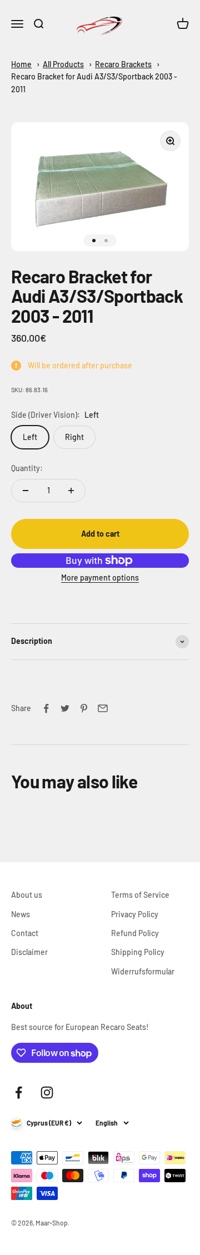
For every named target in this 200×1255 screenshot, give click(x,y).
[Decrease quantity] (25, 490)
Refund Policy (135, 933)
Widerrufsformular (142, 971)
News (20, 914)
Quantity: (27, 468)
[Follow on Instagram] (46, 1092)
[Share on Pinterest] (83, 708)
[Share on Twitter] (65, 708)
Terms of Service (140, 894)
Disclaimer (29, 952)
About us (26, 894)
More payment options (100, 577)
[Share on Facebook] (46, 708)
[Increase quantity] (71, 490)
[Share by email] (102, 708)
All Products (63, 64)
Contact (24, 933)
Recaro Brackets (123, 64)
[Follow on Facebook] (18, 1092)
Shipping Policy (137, 952)
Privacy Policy (134, 914)
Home (21, 64)
